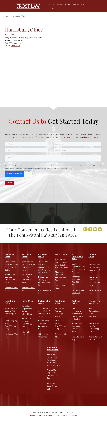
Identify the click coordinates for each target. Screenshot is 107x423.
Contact (52, 8)
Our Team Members (62, 4)
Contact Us (15, 46)
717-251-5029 (64, 137)
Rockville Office (76, 302)
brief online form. (91, 137)
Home (51, 4)
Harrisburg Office (10, 302)
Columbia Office (42, 255)
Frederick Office (93, 255)
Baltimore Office (26, 255)
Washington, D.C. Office (94, 302)
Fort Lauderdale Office (77, 256)
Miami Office (27, 301)
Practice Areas (78, 4)
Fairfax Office (61, 254)
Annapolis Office (9, 255)
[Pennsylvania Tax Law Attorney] (28, 6)
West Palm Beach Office (53, 348)
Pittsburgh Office (60, 302)
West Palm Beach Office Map (52, 386)
